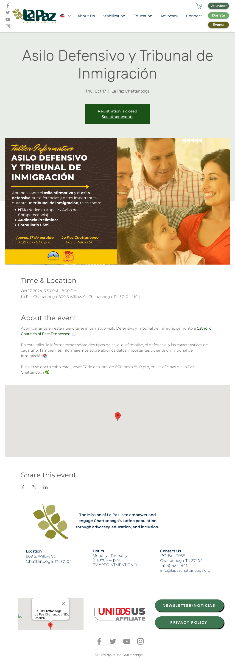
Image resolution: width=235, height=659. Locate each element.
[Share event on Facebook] (23, 487)
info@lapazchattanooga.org (185, 570)
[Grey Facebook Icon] (8, 5)
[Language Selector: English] (65, 16)
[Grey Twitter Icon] (8, 12)
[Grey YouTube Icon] (8, 19)
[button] (199, 6)
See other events (117, 117)
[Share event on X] (34, 487)
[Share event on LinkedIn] (45, 487)
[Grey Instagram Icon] (8, 26)
